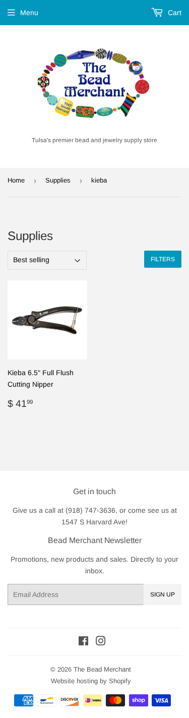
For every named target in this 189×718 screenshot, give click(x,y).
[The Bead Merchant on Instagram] (101, 642)
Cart (173, 13)
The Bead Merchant (102, 669)
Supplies (58, 180)
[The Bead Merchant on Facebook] (83, 642)
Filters (163, 259)
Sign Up (162, 594)
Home (16, 180)
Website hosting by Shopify (91, 681)
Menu (29, 13)
